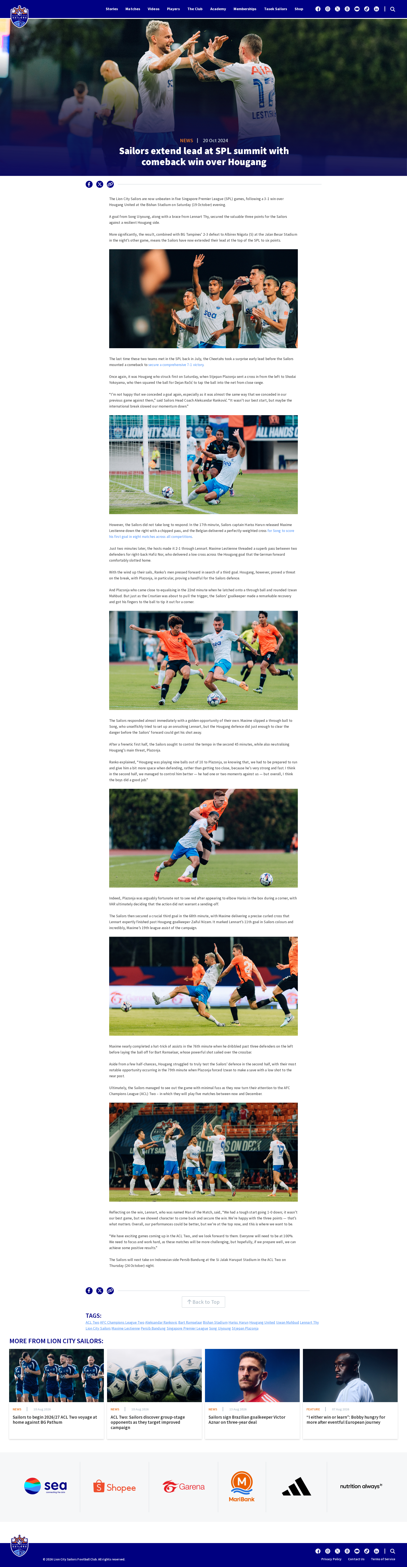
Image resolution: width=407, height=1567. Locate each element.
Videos (153, 8)
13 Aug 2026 (238, 1409)
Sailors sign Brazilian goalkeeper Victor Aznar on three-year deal (247, 1419)
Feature (313, 1409)
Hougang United (262, 1322)
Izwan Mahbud (287, 1322)
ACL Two (92, 1322)
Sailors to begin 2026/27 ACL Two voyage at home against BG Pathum (55, 1419)
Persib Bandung (153, 1328)
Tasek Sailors (275, 8)
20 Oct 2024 (215, 140)
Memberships (245, 8)
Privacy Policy (331, 1559)
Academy (218, 8)
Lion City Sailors (98, 1328)
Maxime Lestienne (126, 1328)
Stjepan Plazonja (245, 1328)
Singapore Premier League (187, 1328)
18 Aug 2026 (42, 1409)
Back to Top (205, 1301)
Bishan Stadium (215, 1322)
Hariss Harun (238, 1322)
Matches (132, 8)
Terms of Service (383, 1559)
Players (173, 8)
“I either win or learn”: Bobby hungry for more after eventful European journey (346, 1419)
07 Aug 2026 (340, 1409)
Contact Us (356, 1559)
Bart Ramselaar (190, 1322)
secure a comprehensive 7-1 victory (176, 364)
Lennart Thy (309, 1322)
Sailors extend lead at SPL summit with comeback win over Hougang (204, 156)
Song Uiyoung (220, 1328)
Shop (299, 8)
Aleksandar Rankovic (161, 1322)
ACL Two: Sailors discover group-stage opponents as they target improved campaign (148, 1422)
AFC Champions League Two (122, 1322)
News (186, 140)
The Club (195, 8)
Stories (112, 8)
